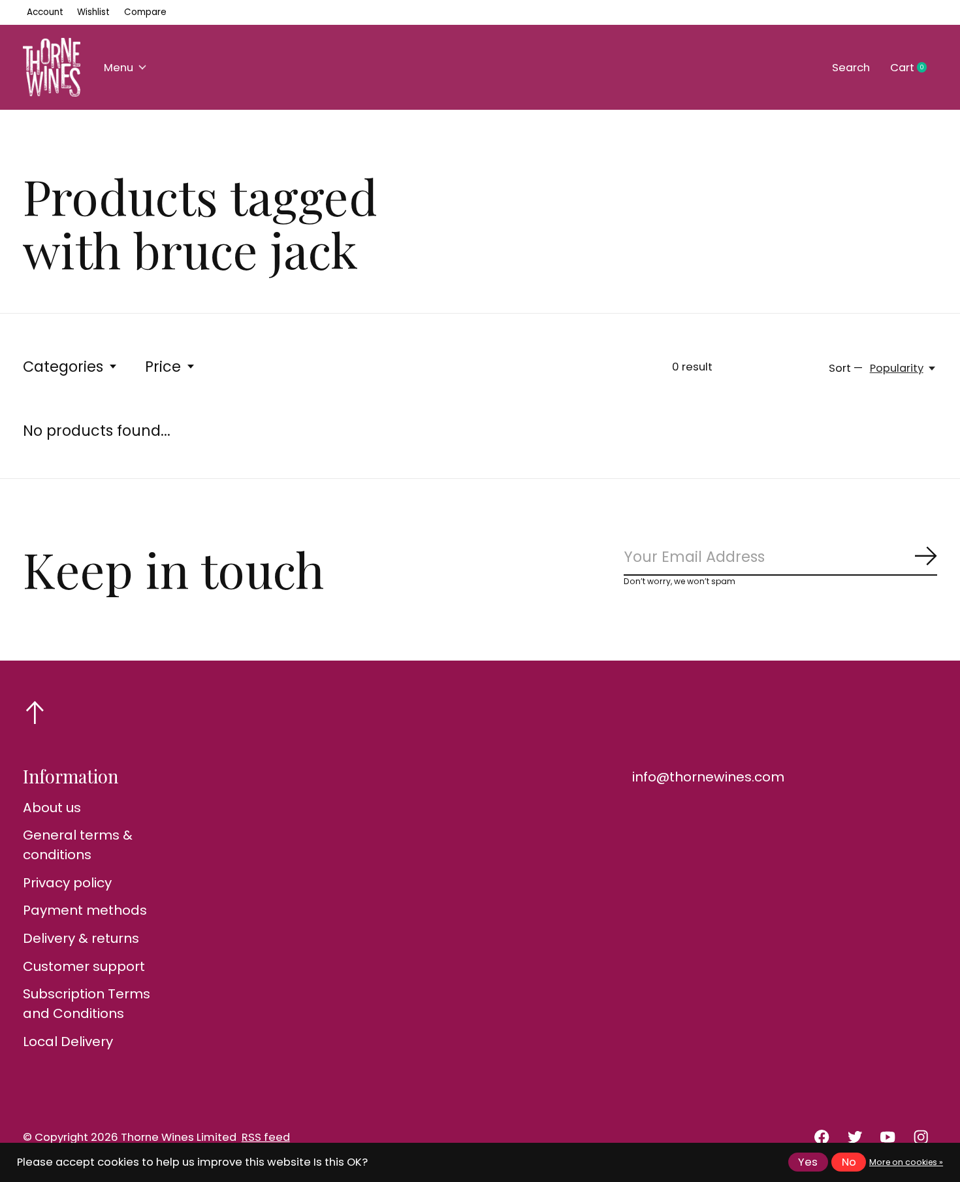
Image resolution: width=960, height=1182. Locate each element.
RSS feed (266, 1137)
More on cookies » (906, 1162)
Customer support (84, 966)
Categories (63, 366)
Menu (118, 67)
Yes (808, 1162)
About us (52, 807)
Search (851, 67)
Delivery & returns (81, 938)
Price (163, 366)
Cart (913, 68)
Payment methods (85, 910)
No (849, 1162)
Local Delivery (68, 1041)
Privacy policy (67, 883)
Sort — (846, 368)
